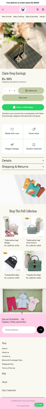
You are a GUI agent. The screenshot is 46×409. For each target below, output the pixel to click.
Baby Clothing (18, 16)
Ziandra (18, 401)
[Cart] (43, 9)
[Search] (37, 9)
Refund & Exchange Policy (12, 360)
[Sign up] (40, 329)
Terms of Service (8, 368)
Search (4, 348)
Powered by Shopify (28, 401)
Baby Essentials (32, 16)
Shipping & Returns (15, 166)
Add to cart (32, 91)
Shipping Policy (8, 364)
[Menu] (3, 9)
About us (5, 352)
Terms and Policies (23, 406)
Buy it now (23, 98)
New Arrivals (7, 16)
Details (6, 160)
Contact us (6, 356)
